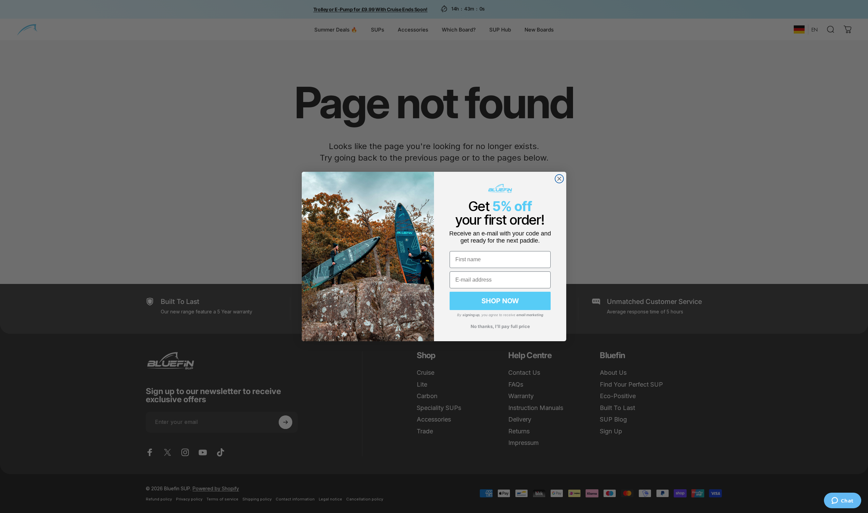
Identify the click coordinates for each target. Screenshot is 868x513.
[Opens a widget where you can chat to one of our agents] (842, 501)
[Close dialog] (559, 179)
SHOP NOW (500, 301)
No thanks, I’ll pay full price (500, 326)
